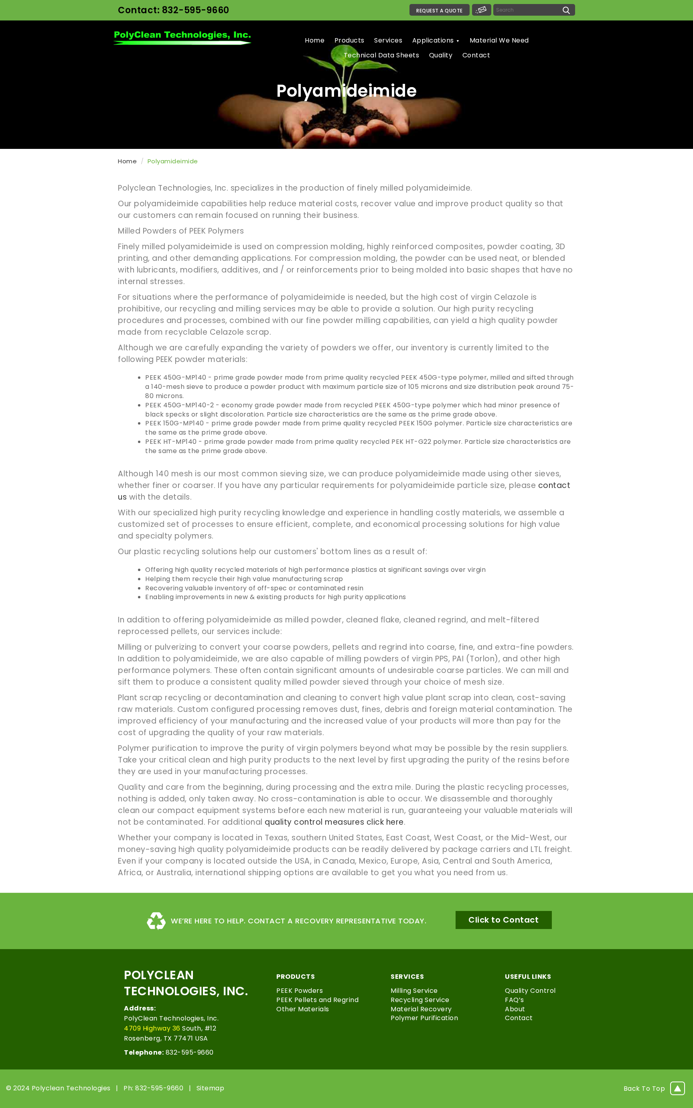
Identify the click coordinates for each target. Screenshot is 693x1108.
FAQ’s (514, 999)
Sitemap (210, 1088)
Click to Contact (503, 919)
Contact (476, 55)
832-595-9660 (169, 1052)
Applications (433, 40)
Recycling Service (420, 999)
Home (314, 40)
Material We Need (499, 40)
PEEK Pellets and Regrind (317, 999)
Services (388, 40)
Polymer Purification (424, 1018)
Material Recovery (421, 1009)
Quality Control (530, 990)
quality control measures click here (334, 822)
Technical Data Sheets (381, 55)
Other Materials (302, 1009)
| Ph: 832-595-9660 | (151, 1088)
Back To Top (644, 1088)
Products (349, 40)
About (515, 1009)
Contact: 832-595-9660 (173, 10)
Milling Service (414, 990)
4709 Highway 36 (152, 1028)
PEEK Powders (299, 990)
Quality (441, 55)
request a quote (439, 10)
